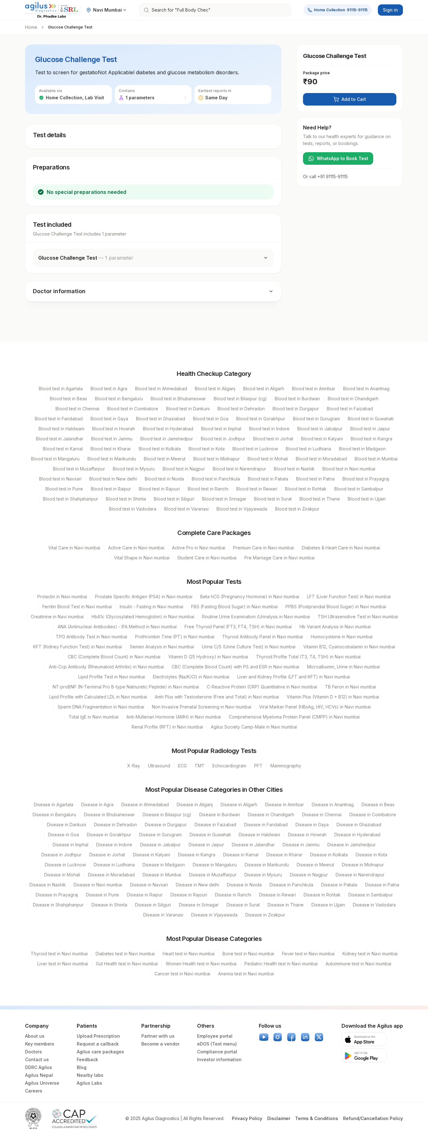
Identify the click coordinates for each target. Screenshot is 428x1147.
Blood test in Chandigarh (353, 398)
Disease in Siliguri (153, 904)
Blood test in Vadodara (132, 508)
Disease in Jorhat (107, 854)
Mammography (285, 765)
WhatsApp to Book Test (342, 158)
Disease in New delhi (197, 884)
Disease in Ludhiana (114, 864)
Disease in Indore (114, 844)
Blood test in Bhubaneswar (178, 398)
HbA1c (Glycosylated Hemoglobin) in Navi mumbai (142, 616)
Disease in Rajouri (188, 894)
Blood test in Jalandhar (59, 438)
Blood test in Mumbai (376, 458)
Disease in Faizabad (215, 824)
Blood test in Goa (210, 418)
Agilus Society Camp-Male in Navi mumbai (254, 726)
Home (31, 27)
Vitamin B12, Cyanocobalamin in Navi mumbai (349, 646)
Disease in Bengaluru (54, 814)
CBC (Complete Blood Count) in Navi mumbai (114, 656)
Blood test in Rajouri (159, 488)
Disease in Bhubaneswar (109, 814)
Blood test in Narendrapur (239, 468)
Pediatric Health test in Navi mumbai (281, 963)
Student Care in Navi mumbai (207, 557)
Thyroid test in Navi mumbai (59, 953)
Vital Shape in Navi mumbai (142, 557)
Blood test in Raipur (111, 488)
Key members (39, 1043)
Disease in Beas (378, 804)
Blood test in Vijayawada (242, 508)
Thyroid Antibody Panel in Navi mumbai (262, 636)
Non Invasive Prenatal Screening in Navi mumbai (201, 706)
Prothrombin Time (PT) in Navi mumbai (174, 636)
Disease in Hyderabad (357, 834)
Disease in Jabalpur (160, 844)
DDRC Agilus (38, 1067)
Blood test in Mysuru (134, 468)
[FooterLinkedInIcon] (305, 1037)
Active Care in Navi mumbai (136, 547)
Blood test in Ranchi (208, 488)
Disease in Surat (243, 904)
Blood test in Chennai (77, 408)
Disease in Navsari (149, 884)
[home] (51, 10)
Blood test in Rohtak (305, 488)
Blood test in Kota (207, 448)
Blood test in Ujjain (367, 498)
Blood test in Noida (164, 478)
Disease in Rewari (277, 894)
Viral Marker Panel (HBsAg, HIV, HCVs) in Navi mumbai (315, 706)
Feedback (87, 1059)
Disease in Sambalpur (370, 894)
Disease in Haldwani (259, 834)
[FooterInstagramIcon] (278, 1037)
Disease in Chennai (322, 814)
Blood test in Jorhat (273, 438)
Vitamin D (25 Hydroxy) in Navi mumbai (208, 656)
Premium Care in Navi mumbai (263, 547)
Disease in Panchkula (291, 884)
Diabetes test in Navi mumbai (125, 953)
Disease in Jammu (301, 844)
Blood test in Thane (320, 498)
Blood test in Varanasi (186, 508)
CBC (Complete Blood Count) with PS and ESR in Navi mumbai (235, 666)
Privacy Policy (247, 1118)
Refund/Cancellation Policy (373, 1118)
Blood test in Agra (109, 388)
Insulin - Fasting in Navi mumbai (151, 606)
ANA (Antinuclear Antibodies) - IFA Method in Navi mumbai (117, 626)
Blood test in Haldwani (61, 428)
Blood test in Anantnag (366, 388)
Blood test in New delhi (113, 478)
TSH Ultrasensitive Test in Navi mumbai (358, 616)
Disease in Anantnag (333, 804)
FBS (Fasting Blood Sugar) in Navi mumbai (234, 606)
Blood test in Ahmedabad (161, 388)
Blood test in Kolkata (160, 448)
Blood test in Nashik (294, 468)
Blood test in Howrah (113, 428)
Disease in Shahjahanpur (58, 904)
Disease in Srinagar (199, 904)
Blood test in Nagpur (184, 468)
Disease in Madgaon (164, 864)
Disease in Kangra (196, 854)
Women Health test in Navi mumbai (201, 963)
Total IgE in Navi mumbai (93, 716)
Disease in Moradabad (111, 874)
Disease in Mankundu (267, 864)
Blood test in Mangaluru (55, 458)
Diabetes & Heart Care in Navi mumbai (341, 547)
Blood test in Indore (269, 428)
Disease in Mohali (62, 874)
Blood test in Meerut (164, 458)
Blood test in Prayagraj (365, 478)
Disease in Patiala (339, 884)
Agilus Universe (42, 1083)
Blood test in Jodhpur (223, 438)
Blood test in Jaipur (370, 428)
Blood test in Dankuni (188, 408)
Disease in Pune (102, 894)
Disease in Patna (382, 884)
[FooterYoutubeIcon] (264, 1037)
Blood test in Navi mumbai (348, 468)
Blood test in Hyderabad (168, 428)
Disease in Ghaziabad (359, 824)
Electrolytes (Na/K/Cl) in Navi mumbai (191, 676)
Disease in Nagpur (309, 874)
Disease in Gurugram (160, 834)
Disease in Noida (244, 884)
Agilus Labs (89, 1083)
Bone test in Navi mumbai (248, 953)
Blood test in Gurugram (316, 418)
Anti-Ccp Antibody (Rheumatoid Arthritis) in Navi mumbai (106, 666)
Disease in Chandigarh (271, 814)
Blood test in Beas (68, 398)
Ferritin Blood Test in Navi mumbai (77, 606)
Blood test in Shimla (126, 498)
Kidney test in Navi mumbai (370, 953)
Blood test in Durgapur (296, 408)
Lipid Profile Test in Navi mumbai (111, 676)
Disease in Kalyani (151, 854)
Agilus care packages (100, 1051)
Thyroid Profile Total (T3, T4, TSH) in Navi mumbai (308, 656)
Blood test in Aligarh (263, 388)
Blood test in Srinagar (224, 498)
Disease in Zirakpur (265, 914)
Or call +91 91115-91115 (325, 176)
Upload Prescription (98, 1036)
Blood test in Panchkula (216, 478)
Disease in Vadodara (374, 904)
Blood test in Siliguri (174, 498)
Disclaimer (278, 1118)
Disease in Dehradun (115, 824)
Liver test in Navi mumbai (62, 963)
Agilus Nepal (39, 1075)
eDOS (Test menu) (217, 1043)
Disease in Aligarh (239, 804)
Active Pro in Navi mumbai (198, 547)
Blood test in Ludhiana (308, 448)
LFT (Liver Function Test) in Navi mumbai (349, 596)
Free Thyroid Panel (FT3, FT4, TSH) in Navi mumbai (238, 626)
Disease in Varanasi (163, 914)
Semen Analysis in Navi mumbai (162, 646)
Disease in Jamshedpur (351, 844)
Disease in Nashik (47, 884)
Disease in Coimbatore (372, 814)
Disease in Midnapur (363, 864)
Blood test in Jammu (112, 438)
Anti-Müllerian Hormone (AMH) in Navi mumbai (173, 716)
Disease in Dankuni (66, 824)
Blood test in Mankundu (111, 458)
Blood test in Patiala (268, 478)
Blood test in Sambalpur (358, 488)
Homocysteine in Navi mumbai (342, 636)
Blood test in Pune (64, 488)
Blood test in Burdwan (297, 398)
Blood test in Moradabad (321, 458)
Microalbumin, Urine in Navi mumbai (343, 666)
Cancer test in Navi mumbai (182, 973)
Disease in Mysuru (263, 874)
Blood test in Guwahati (371, 418)
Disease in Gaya (312, 824)
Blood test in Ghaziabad (160, 418)
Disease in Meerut (315, 864)
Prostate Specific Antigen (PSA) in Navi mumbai (143, 596)
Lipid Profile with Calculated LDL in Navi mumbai (98, 696)
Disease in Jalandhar (253, 844)
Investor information (219, 1059)
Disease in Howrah (307, 834)
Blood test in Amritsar (313, 388)
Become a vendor (160, 1043)
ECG (182, 765)
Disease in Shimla (109, 904)
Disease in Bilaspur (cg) (167, 814)
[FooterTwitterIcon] (319, 1037)
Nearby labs (90, 1075)
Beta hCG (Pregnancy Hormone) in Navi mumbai (249, 596)
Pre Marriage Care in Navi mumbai (279, 557)
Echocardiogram (229, 765)
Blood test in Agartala (61, 388)
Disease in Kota (371, 854)
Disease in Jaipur (206, 844)
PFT (258, 765)
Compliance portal (217, 1051)
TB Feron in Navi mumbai (350, 686)
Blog (81, 1067)
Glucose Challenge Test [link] (70, 27)
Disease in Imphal (70, 844)
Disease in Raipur (145, 894)
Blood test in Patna (315, 478)
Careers (33, 1090)
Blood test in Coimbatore (132, 408)
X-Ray (133, 765)
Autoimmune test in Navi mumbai (358, 963)
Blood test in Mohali (268, 458)
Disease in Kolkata (329, 854)
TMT (200, 765)
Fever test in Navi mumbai (308, 953)
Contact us (37, 1059)
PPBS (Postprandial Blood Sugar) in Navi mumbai (335, 606)
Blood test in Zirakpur (297, 508)
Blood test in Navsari (60, 478)
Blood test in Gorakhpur (260, 418)
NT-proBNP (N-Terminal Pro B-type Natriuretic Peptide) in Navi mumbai (126, 686)
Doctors (33, 1051)
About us (34, 1036)
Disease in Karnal (240, 854)
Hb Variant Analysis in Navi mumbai (335, 626)
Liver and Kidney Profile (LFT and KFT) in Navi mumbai (293, 676)
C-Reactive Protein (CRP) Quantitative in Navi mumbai (262, 686)
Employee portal (214, 1036)
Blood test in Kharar (111, 448)
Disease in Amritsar (284, 804)
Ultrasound (159, 765)
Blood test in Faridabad (59, 418)
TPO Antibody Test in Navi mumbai (91, 636)
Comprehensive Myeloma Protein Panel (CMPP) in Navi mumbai (294, 716)
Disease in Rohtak (322, 894)
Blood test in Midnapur (216, 458)
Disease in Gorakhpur (109, 834)
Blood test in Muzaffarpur (79, 468)
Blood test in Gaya (109, 418)
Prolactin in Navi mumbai (62, 596)
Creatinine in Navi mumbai (57, 616)
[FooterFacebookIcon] (291, 1037)
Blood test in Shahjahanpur (70, 498)
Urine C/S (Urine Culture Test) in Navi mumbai (248, 646)
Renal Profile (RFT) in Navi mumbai (167, 726)
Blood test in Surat (273, 498)
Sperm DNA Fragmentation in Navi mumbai (101, 706)
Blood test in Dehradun (241, 408)
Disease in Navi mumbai (98, 884)
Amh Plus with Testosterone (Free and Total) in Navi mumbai (217, 696)
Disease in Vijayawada (214, 914)
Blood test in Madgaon (362, 448)
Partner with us (158, 1036)
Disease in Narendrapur (360, 874)
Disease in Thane (286, 904)
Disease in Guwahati (210, 834)
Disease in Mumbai (162, 874)
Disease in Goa (63, 834)
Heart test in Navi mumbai (189, 953)
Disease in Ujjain (328, 904)
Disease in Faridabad (266, 824)
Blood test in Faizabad (350, 408)
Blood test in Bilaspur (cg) (240, 398)
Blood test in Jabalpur (319, 428)
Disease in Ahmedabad (145, 804)
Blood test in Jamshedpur (166, 438)
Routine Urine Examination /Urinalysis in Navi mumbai (256, 616)
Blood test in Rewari (256, 488)
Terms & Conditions (316, 1118)
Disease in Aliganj (195, 804)
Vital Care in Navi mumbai (74, 547)
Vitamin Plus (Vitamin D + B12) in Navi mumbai (333, 696)
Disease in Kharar (284, 854)
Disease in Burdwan (219, 814)
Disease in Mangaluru (215, 864)
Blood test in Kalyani (322, 438)
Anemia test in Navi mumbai (246, 973)
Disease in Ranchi (233, 894)
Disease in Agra (97, 804)
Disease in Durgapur (166, 824)
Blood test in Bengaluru (119, 398)
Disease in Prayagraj (57, 894)
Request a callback (98, 1043)
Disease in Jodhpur (61, 854)
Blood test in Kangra (371, 438)
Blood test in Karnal (63, 448)
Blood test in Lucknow (255, 448)
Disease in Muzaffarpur (213, 874)
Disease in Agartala (53, 804)
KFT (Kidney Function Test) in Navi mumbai (77, 646)
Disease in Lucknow (65, 864)
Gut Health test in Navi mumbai (127, 963)
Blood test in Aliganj (215, 388)
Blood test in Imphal (221, 428)
